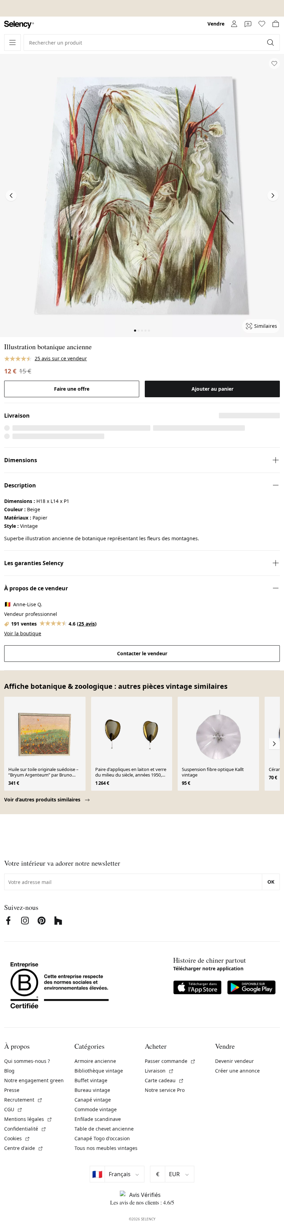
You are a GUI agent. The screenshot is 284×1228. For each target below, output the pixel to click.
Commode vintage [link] (95, 1109)
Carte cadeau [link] (164, 1080)
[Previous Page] (11, 195)
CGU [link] (13, 1109)
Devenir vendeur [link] (234, 1061)
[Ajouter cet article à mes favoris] (274, 63)
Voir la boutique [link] (22, 633)
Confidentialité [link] (25, 1128)
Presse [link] (11, 1090)
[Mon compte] (234, 24)
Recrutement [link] (23, 1099)
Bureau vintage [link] (92, 1090)
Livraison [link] (159, 1070)
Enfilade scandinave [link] (97, 1119)
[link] (19, 25)
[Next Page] (272, 195)
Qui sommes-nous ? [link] (27, 1061)
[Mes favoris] (262, 24)
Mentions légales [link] (28, 1119)
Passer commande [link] (170, 1061)
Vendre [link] (215, 23)
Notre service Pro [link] (165, 1090)
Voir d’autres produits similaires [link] (43, 799)
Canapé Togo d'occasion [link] (102, 1138)
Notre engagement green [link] (34, 1080)
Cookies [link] (17, 1138)
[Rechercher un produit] (271, 42)
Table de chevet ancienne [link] (104, 1128)
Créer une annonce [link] (237, 1070)
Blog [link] (9, 1070)
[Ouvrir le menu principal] (12, 42)
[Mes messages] (248, 24)
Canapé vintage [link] (92, 1099)
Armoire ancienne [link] (95, 1061)
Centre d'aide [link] (23, 1148)
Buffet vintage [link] (90, 1080)
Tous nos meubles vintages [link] (105, 1148)
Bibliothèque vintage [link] (98, 1070)
